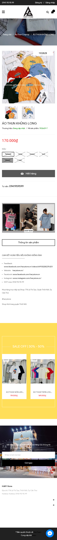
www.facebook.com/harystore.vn (26, 274)
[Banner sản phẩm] (28, 218)
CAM (19, 160)
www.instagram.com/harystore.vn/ (27, 278)
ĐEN (20, 154)
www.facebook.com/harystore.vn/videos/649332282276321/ (28, 267)
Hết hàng (31, 173)
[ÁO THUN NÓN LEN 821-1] (14, 371)
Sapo (34, 535)
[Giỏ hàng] (53, 12)
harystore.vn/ (18, 270)
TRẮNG (8, 154)
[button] (28, 480)
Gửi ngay (28, 463)
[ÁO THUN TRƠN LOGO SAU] (42, 371)
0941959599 (16, 186)
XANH (32, 154)
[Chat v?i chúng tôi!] (50, 533)
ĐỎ (43, 154)
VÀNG (7, 160)
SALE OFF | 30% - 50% (28, 346)
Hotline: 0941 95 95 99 (18, 494)
